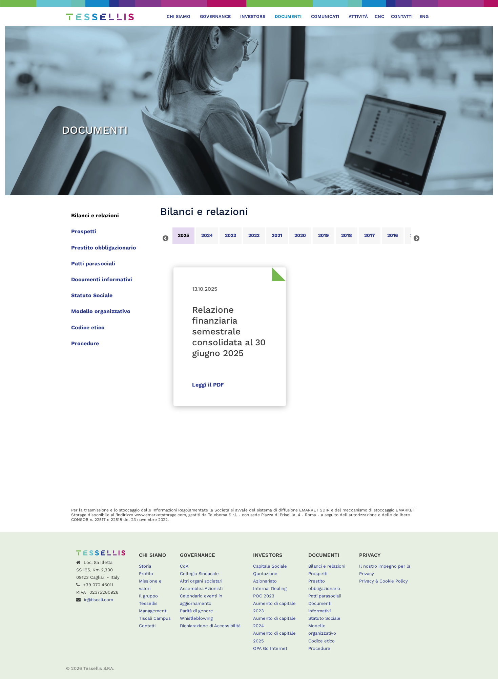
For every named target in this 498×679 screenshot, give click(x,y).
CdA (184, 566)
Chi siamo (178, 16)
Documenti (288, 16)
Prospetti (83, 231)
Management (152, 610)
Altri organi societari (201, 581)
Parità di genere (196, 610)
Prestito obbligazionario (103, 247)
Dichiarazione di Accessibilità (210, 625)
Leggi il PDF (208, 384)
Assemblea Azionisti (201, 588)
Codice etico (88, 327)
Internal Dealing (270, 588)
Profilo (146, 573)
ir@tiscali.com (98, 599)
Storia (145, 566)
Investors (252, 16)
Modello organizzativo (100, 311)
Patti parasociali (93, 263)
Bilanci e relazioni (95, 215)
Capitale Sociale (270, 566)
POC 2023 (263, 595)
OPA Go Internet (270, 648)
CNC (379, 16)
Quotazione (265, 573)
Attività (358, 16)
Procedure (85, 343)
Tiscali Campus (155, 618)
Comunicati (325, 16)
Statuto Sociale (91, 295)
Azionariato (265, 581)
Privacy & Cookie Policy (383, 581)
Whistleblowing (196, 618)
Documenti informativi (101, 279)
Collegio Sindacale (199, 573)
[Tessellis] (100, 16)
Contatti (402, 16)
